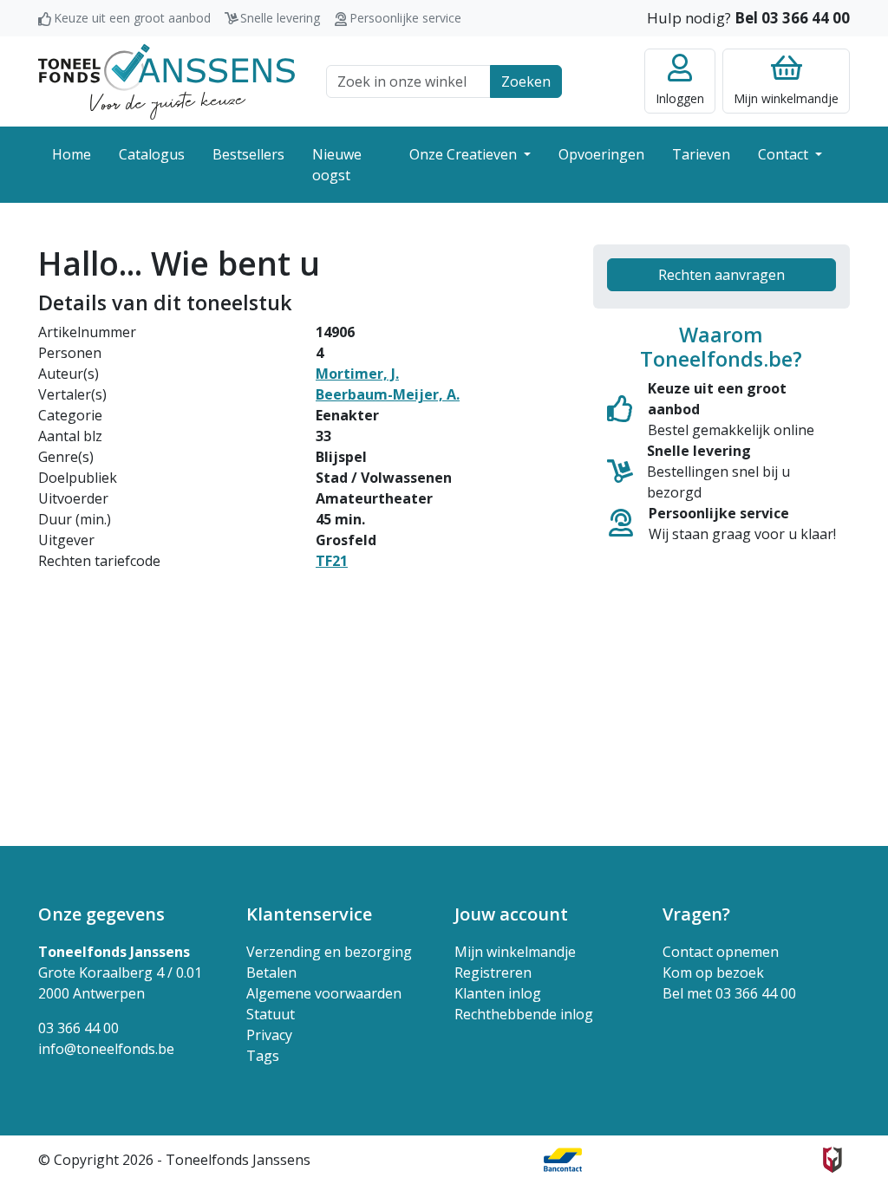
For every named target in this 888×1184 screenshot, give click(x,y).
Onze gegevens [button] (101, 914)
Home (71, 154)
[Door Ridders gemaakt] (832, 1160)
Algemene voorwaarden (324, 993)
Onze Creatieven (464, 154)
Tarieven (701, 154)
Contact (785, 154)
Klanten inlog (497, 993)
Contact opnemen (721, 951)
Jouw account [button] (511, 914)
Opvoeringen (601, 154)
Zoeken (526, 81)
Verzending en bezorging (329, 951)
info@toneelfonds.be (106, 1048)
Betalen (271, 972)
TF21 (332, 560)
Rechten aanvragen (721, 274)
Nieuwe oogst (337, 165)
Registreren (493, 972)
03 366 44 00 (78, 1028)
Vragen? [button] (696, 914)
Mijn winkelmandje (515, 951)
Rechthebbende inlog (523, 1014)
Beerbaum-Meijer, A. (388, 394)
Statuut (270, 1014)
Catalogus (152, 154)
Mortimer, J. (357, 373)
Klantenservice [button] (309, 914)
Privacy (269, 1034)
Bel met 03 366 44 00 (729, 993)
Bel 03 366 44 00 (792, 18)
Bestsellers (248, 154)
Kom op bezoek (713, 972)
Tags (262, 1055)
